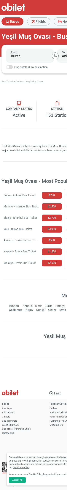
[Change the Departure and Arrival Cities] (55, 55)
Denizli (40, 310)
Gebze (52, 310)
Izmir (38, 306)
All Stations (8, 412)
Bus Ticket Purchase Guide (16, 428)
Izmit (62, 310)
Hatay (29, 310)
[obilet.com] (22, 10)
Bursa (48, 306)
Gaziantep (16, 310)
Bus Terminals (9, 420)
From (14, 52)
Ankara (27, 306)
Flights (40, 21)
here (45, 474)
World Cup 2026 (10, 424)
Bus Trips (7, 408)
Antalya (60, 306)
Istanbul (14, 306)
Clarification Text (21, 467)
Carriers (6, 416)
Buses (14, 21)
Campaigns (8, 433)
